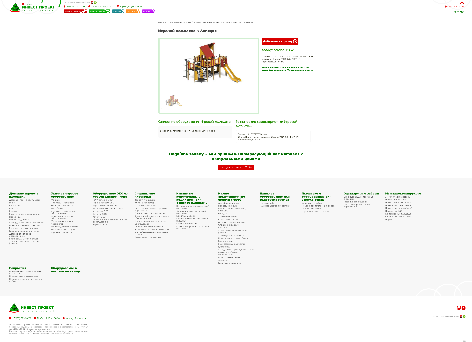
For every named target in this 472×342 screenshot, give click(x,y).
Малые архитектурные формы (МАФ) (231, 196)
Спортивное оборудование (149, 227)
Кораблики (57, 208)
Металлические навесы (397, 197)
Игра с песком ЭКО (103, 203)
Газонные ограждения (229, 263)
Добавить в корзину (277, 41)
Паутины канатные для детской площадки (192, 207)
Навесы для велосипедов (398, 202)
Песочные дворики (19, 220)
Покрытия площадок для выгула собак (25, 280)
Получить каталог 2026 (236, 167)
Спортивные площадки (180, 22)
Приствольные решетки (230, 257)
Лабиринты (57, 224)
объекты (117, 11)
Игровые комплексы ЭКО (106, 205)
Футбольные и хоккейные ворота (152, 229)
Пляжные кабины (268, 203)
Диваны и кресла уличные (231, 222)
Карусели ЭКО (101, 211)
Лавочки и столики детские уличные (232, 231)
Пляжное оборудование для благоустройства (275, 196)
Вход (449, 6)
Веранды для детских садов (23, 239)
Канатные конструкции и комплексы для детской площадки (191, 198)
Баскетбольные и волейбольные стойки (151, 233)
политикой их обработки (61, 333)
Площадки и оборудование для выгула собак (316, 196)
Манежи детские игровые (64, 227)
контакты (147, 11)
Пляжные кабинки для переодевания (229, 253)
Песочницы (15, 217)
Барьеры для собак (312, 203)
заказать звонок (97, 11)
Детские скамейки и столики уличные (24, 242)
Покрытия (17, 267)
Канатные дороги (185, 216)
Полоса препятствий (145, 205)
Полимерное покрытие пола (24, 276)
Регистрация (458, 6)
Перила (389, 219)
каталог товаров (73, 11)
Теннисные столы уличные (148, 237)
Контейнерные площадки (398, 214)
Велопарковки (225, 241)
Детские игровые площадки (23, 195)
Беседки (222, 213)
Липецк (28, 4)
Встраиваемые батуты (63, 229)
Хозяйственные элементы (231, 244)
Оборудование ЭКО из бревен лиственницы (110, 195)
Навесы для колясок (395, 200)
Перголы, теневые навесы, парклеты (232, 210)
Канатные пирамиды (187, 224)
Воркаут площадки (145, 200)
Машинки (56, 200)
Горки (12, 203)
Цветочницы (224, 247)
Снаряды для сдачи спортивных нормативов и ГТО (151, 209)
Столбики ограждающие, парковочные (357, 205)
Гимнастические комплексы (208, 22)
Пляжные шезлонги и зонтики (275, 206)
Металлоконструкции (403, 193)
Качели (13, 211)
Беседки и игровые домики (23, 228)
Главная (162, 22)
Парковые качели (227, 206)
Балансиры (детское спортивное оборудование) (152, 217)
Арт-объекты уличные (229, 203)
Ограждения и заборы (361, 193)
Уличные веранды (227, 216)
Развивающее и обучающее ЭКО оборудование (110, 221)
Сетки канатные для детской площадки (191, 212)
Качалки (13, 208)
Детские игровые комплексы (24, 200)
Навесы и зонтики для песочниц (25, 225)
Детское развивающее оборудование (63, 212)
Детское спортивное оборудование (20, 235)
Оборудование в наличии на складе (66, 269)
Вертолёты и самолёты (63, 205)
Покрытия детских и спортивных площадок (25, 272)
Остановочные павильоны (398, 217)
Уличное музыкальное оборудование (62, 217)
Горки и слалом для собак (316, 211)
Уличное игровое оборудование (64, 195)
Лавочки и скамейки (229, 219)
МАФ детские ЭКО (103, 200)
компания (132, 11)
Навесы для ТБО (393, 211)
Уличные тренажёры (145, 203)
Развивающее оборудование (24, 214)
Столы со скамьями (228, 225)
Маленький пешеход (62, 221)
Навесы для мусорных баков (233, 238)
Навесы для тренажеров (398, 205)
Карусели (14, 205)
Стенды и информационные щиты (236, 249)
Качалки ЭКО (100, 214)
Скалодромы (142, 224)
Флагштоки (224, 260)
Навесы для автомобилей (398, 208)
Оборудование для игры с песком (27, 222)
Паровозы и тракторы (62, 203)
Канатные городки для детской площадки (192, 227)
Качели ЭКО (99, 217)
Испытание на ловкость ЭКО (108, 208)
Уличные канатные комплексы (150, 221)
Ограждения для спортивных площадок (358, 198)
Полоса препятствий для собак (318, 206)
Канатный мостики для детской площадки (192, 220)
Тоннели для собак (311, 209)
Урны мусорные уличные (231, 235)
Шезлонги (223, 228)
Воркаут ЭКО (100, 224)
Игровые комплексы (61, 232)
